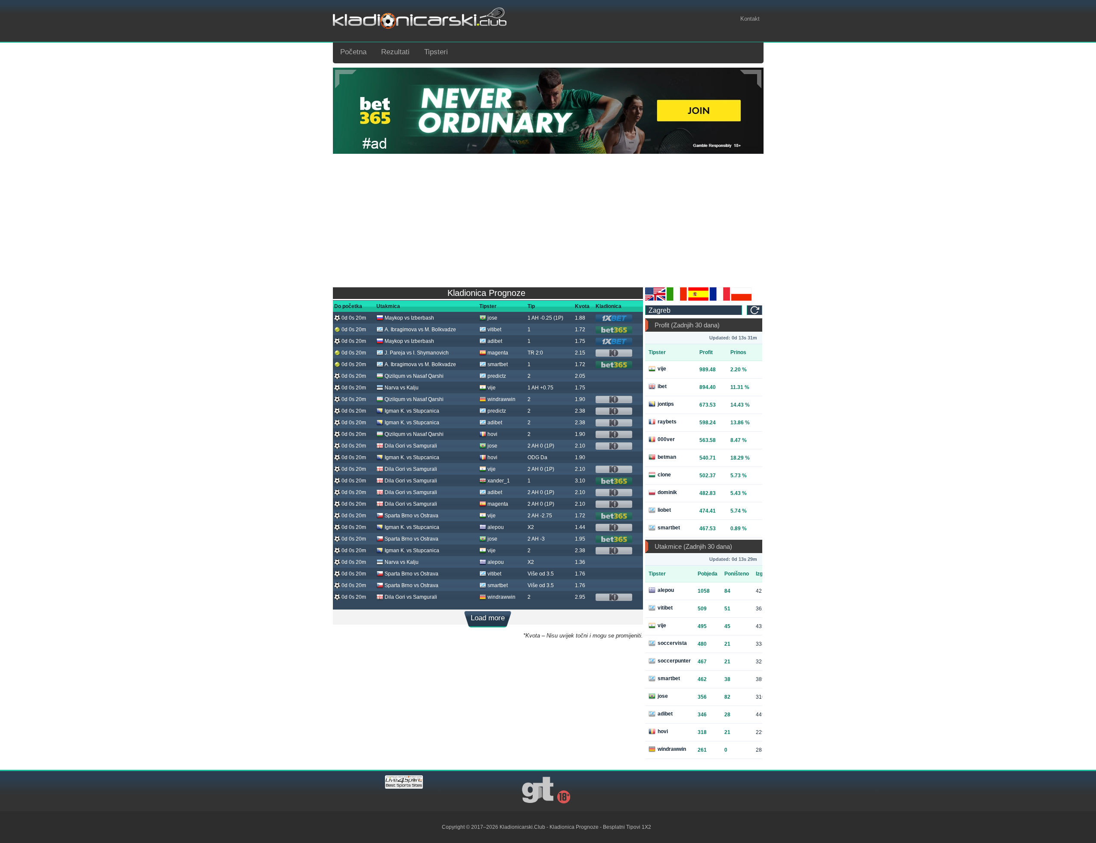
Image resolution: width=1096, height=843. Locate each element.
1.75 (580, 341)
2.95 (580, 597)
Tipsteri (436, 52)
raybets (667, 422)
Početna (353, 52)
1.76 (580, 574)
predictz (496, 376)
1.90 (580, 399)
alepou (495, 527)
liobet (664, 510)
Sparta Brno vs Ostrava (411, 516)
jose (492, 318)
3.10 (580, 481)
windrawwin (501, 399)
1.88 (580, 318)
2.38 (580, 411)
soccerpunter (674, 661)
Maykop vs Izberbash (409, 318)
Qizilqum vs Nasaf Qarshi (414, 376)
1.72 (580, 330)
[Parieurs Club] (720, 299)
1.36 (580, 562)
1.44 (580, 527)
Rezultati (395, 52)
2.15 (580, 353)
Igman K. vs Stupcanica (412, 411)
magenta (497, 353)
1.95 (580, 539)
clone (664, 475)
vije (491, 388)
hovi (492, 434)
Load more (488, 618)
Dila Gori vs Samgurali (411, 446)
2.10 (580, 446)
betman (667, 457)
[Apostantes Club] (698, 299)
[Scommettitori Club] (677, 299)
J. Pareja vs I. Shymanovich (417, 353)
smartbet (497, 364)
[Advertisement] (548, 218)
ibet (662, 386)
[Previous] (346, 79)
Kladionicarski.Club (522, 827)
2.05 (580, 376)
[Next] (750, 79)
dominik (667, 492)
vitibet (494, 330)
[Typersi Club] (741, 299)
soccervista (672, 643)
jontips (666, 404)
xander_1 (498, 481)
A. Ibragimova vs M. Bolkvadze (420, 330)
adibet (494, 341)
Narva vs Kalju (402, 388)
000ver (666, 439)
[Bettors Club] (655, 299)
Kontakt (750, 19)
